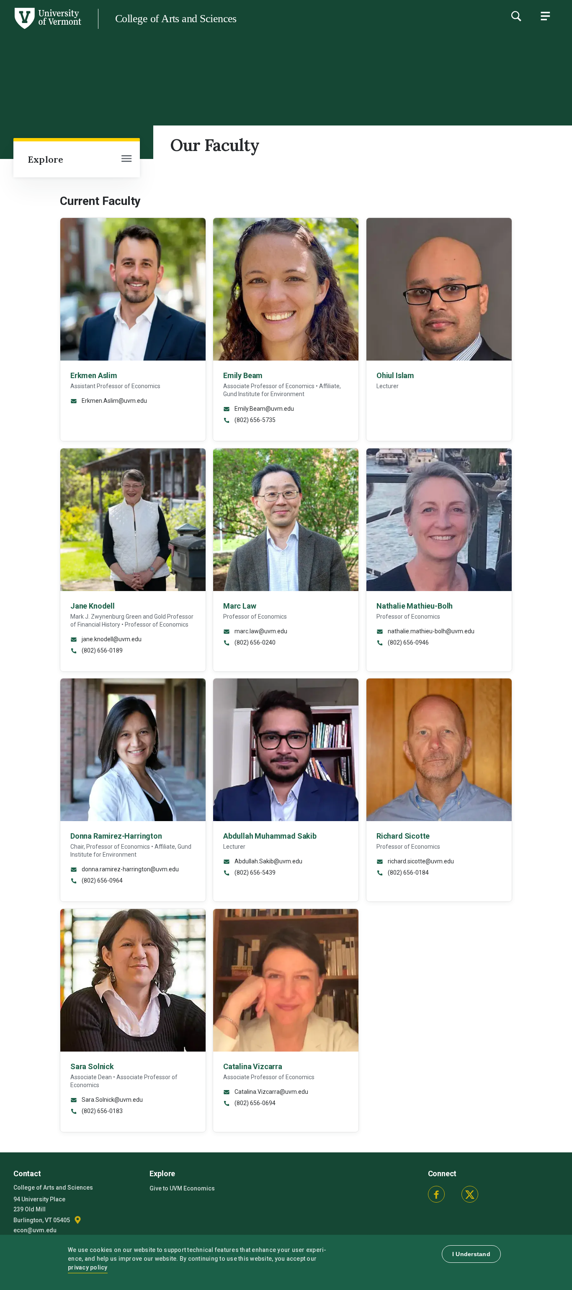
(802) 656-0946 (407, 642)
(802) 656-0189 (101, 650)
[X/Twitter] (469, 1194)
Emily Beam (243, 375)
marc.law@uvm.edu (260, 630)
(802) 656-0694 (254, 1103)
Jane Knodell (92, 605)
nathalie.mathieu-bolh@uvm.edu (430, 630)
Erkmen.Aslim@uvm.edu (113, 400)
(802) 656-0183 (101, 1111)
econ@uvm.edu (35, 1230)
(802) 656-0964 (101, 880)
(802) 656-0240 (254, 642)
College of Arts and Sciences (176, 19)
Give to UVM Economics (182, 1188)
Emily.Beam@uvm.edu (263, 408)
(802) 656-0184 (407, 872)
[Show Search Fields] (516, 16)
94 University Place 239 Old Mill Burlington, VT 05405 (42, 1210)
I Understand (471, 1254)
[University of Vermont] (47, 29)
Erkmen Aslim (93, 375)
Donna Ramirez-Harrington (116, 836)
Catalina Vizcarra (252, 1066)
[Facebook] (436, 1194)
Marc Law (239, 605)
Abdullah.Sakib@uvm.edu (267, 861)
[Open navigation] (126, 159)
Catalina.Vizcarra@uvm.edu (270, 1091)
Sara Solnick (92, 1066)
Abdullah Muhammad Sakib (270, 836)
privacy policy (88, 1267)
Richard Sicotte (403, 836)
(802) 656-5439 (254, 872)
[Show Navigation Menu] (545, 16)
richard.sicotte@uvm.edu (420, 861)
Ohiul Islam (395, 375)
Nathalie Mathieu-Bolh (414, 605)
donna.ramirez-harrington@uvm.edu (129, 869)
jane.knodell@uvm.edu (111, 638)
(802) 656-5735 (254, 420)
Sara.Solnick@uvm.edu (111, 1099)
